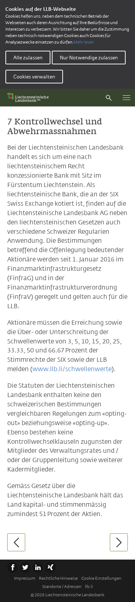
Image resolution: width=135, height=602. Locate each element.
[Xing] (50, 567)
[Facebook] (12, 567)
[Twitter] (25, 567)
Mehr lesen (83, 42)
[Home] (29, 97)
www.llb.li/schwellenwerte (72, 369)
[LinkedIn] (37, 567)
